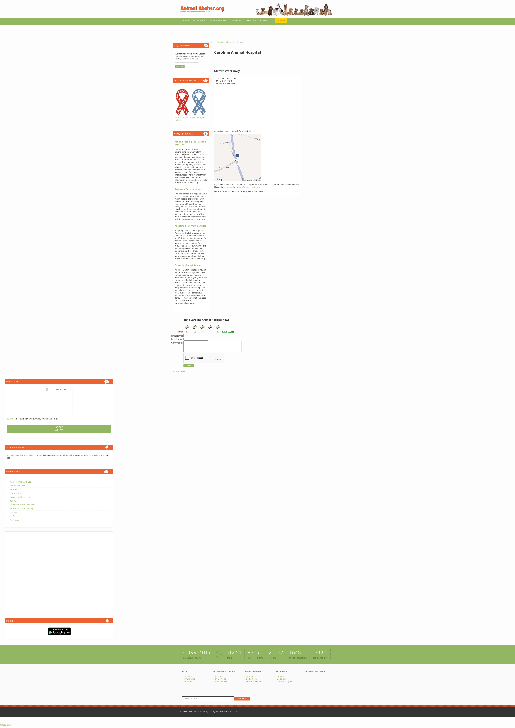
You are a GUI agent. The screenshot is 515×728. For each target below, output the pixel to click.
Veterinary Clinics (17, 485)
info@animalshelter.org (249, 187)
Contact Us (266, 20)
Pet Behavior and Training (21, 508)
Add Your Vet (221, 681)
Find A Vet (237, 20)
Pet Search (199, 20)
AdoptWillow (59, 429)
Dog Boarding (16, 493)
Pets (184, 671)
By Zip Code (189, 679)
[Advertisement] (257, 31)
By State (188, 676)
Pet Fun (13, 516)
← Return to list (178, 371)
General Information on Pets (22, 504)
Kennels (251, 20)
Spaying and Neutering (20, 497)
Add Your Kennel (253, 681)
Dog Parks (14, 501)
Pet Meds (14, 489)
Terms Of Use (233, 711)
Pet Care (13, 512)
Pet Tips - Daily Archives (20, 482)
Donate (281, 20)
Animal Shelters (218, 20)
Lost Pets (188, 681)
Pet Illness (14, 520)
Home (186, 20)
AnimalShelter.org (200, 711)
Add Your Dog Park (285, 681)
